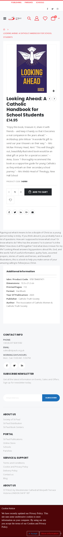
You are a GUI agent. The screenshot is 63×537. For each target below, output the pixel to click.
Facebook (9, 212)
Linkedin (22, 365)
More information (49, 533)
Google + (26, 212)
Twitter (14, 212)
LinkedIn (20, 212)
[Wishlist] (45, 18)
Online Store (9, 443)
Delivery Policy (10, 470)
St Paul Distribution (12, 423)
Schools (7, 446)
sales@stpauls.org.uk (13, 350)
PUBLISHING (16, 2)
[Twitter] (52, 9)
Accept (33, 533)
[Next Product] (54, 99)
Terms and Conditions (14, 462)
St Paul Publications (12, 439)
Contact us (8, 474)
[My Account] (36, 18)
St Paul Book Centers (13, 427)
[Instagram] (57, 9)
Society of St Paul (11, 419)
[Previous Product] (49, 99)
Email (32, 212)
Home (4, 29)
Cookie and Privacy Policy (15, 466)
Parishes (7, 450)
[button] (53, 91)
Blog (5, 478)
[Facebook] (47, 9)
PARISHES (29, 2)
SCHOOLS (40, 2)
